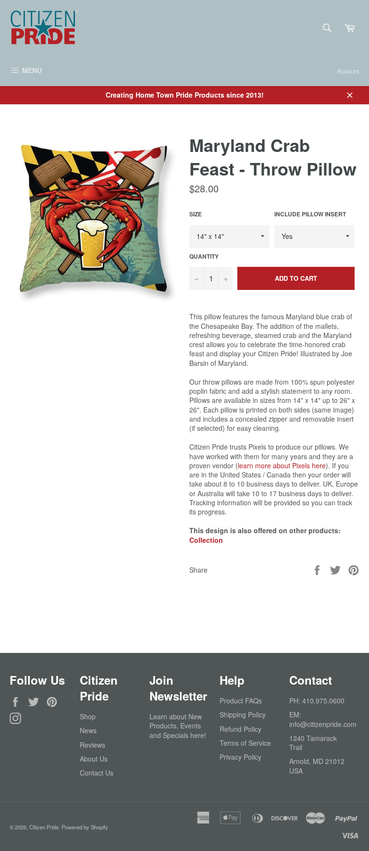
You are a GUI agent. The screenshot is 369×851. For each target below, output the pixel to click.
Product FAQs (241, 700)
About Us (94, 758)
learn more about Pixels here (282, 465)
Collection (206, 540)
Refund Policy (240, 729)
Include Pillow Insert (310, 214)
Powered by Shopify (85, 827)
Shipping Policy (243, 714)
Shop (88, 716)
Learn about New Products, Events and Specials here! (177, 726)
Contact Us (96, 772)
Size (195, 214)
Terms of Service (245, 743)
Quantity (204, 257)
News (88, 730)
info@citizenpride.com (323, 724)
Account (348, 70)
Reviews (92, 745)
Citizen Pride (44, 827)
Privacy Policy (240, 757)
